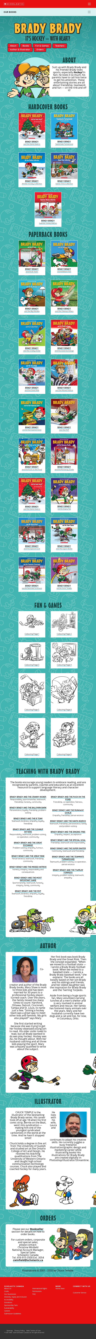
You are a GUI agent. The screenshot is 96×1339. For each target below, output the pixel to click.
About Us (7, 1288)
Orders (40, 49)
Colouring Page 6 (64, 709)
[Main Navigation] (89, 4)
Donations (8, 1302)
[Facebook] (79, 1289)
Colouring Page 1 (32, 634)
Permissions (37, 1291)
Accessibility (8, 1300)
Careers (7, 1311)
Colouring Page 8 (64, 754)
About (13, 45)
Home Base (60, 1288)
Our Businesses (10, 1294)
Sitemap (10, 1330)
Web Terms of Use (33, 1330)
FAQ (34, 1294)
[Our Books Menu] (89, 12)
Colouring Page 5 (31, 709)
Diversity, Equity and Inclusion (15, 1297)
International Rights (39, 1288)
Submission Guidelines (12, 1313)
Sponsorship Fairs (11, 1305)
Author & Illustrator (20, 49)
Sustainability (9, 1308)
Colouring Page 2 (64, 634)
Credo (6, 1291)
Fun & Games (42, 45)
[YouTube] (84, 1289)
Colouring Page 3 (32, 665)
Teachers (59, 45)
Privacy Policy (19, 1330)
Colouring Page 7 (32, 754)
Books (26, 45)
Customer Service (79, 1293)
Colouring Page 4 (64, 665)
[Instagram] (75, 1289)
